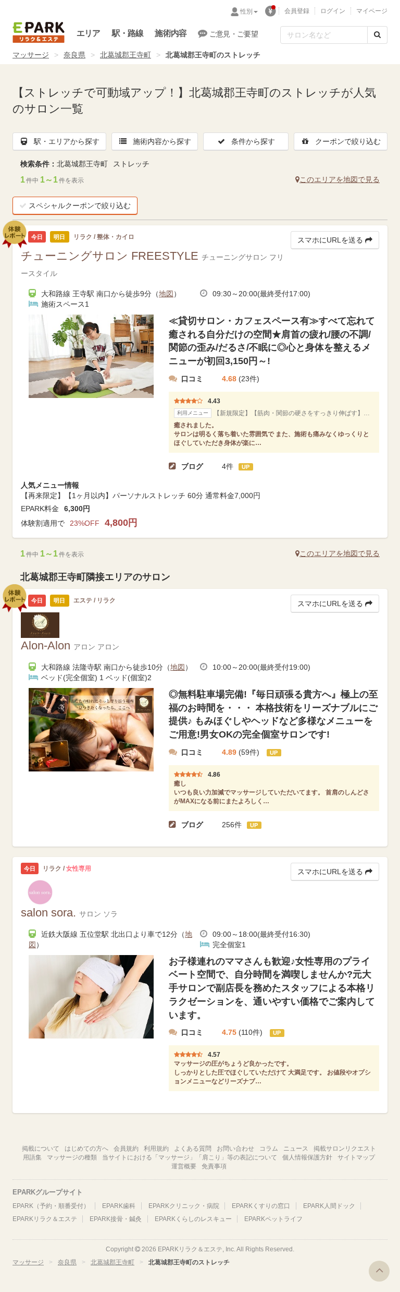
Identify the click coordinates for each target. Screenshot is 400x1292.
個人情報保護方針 (307, 1157)
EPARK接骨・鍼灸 (116, 1219)
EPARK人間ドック (329, 1206)
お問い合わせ (235, 1148)
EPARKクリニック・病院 (183, 1206)
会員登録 (296, 11)
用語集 (32, 1157)
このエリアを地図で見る (339, 179)
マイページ (372, 11)
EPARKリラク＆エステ (38, 32)
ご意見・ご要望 (233, 34)
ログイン (332, 11)
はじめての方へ (86, 1148)
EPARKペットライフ (273, 1219)
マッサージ (30, 55)
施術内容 (170, 33)
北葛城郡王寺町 (125, 55)
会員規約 (126, 1148)
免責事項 (214, 1166)
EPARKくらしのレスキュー (193, 1219)
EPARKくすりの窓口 (261, 1206)
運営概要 (183, 1166)
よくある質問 (192, 1148)
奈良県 (74, 55)
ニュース (295, 1148)
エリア (89, 33)
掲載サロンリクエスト (345, 1148)
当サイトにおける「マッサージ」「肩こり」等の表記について (189, 1157)
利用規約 (156, 1148)
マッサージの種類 (72, 1157)
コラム (268, 1148)
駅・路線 (128, 33)
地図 (166, 293)
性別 (246, 11)
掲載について (40, 1148)
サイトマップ (356, 1157)
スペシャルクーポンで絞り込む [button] (80, 205)
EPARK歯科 (118, 1206)
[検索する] (377, 35)
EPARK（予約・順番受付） (51, 1206)
